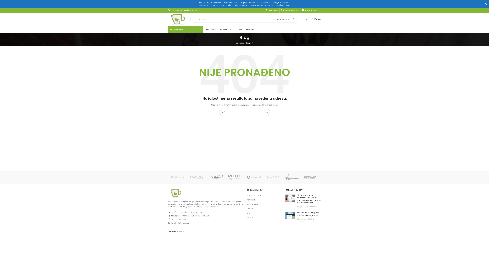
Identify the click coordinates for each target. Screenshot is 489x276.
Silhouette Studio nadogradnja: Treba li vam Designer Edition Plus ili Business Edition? (309, 199)
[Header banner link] (244, 4)
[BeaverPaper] (292, 177)
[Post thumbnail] (290, 201)
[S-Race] (216, 177)
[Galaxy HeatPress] (273, 177)
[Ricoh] (235, 177)
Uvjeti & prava (252, 204)
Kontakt (249, 208)
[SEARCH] (294, 19)
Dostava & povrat (253, 195)
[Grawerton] (254, 177)
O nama (249, 217)
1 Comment (313, 206)
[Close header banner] (486, 4)
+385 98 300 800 (176, 10)
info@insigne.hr (191, 10)
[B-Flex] (311, 177)
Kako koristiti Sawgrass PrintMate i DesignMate (308, 214)
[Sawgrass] (196, 177)
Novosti (249, 213)
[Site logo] (178, 19)
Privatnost (250, 200)
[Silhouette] (177, 177)
